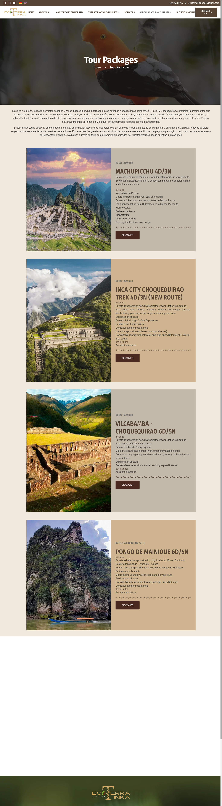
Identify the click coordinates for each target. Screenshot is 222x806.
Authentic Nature (186, 12)
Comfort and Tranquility (69, 12)
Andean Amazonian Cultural (154, 12)
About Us (44, 12)
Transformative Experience (102, 12)
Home (31, 12)
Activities (129, 12)
